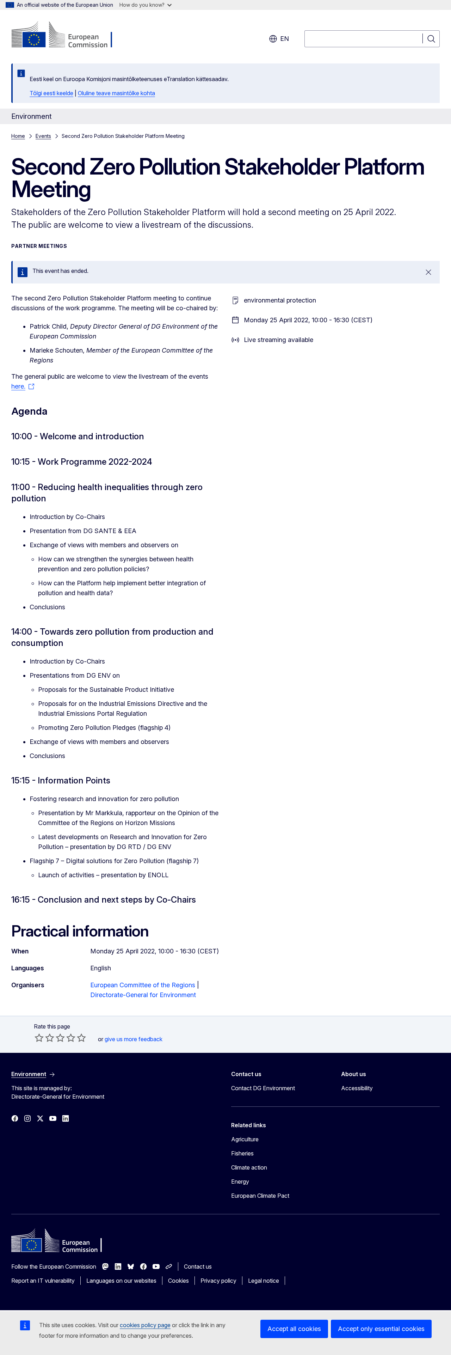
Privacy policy (218, 1280)
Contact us (198, 1266)
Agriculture (245, 1139)
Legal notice (263, 1280)
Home (18, 136)
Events (43, 136)
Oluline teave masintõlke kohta (116, 93)
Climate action (249, 1167)
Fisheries (242, 1153)
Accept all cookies (294, 1328)
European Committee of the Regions (142, 985)
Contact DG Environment (263, 1088)
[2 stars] (44, 1037)
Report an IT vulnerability (43, 1280)
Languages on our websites (121, 1280)
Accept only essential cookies (381, 1328)
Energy (240, 1181)
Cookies (178, 1280)
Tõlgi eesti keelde (51, 93)
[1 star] (39, 1037)
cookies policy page (145, 1325)
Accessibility (357, 1088)
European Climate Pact (260, 1195)
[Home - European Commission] (68, 35)
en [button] (284, 38)
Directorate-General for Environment (143, 995)
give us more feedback (133, 1039)
